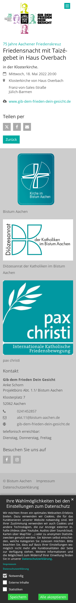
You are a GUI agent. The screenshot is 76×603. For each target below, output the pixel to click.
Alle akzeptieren (53, 597)
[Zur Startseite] (28, 18)
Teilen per (13, 116)
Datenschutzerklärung (37, 559)
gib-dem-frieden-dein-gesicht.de (43, 424)
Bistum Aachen (15, 211)
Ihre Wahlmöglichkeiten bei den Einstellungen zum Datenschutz (38, 503)
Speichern (18, 597)
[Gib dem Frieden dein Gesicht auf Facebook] (7, 460)
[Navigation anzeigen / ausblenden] (67, 6)
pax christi (11, 360)
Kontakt (11, 370)
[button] (7, 127)
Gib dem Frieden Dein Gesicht (29, 379)
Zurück (11, 139)
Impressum (9, 564)
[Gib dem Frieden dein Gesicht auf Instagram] (17, 460)
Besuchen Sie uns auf (24, 449)
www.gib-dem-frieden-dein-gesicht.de (40, 101)
